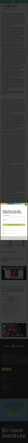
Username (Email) (6, 215)
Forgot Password (8, 227)
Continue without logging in (10, 233)
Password (4, 219)
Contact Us (10, 238)
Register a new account (9, 230)
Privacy (15, 238)
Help (19, 238)
